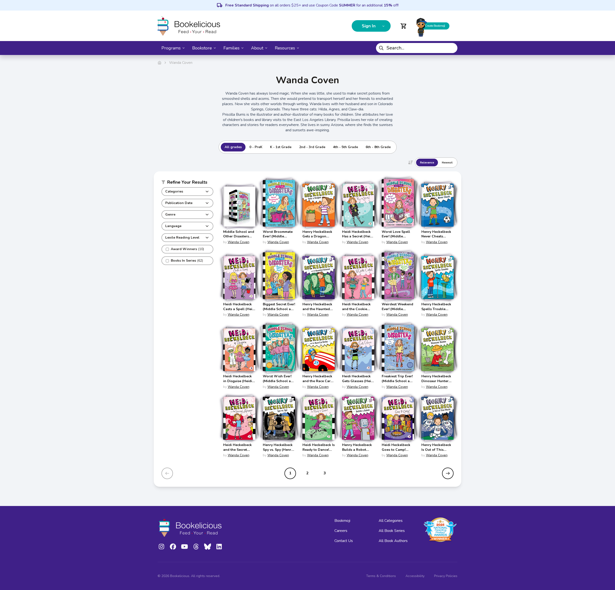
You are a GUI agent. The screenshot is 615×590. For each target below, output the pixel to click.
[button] (187, 183)
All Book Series (392, 530)
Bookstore (202, 48)
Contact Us (343, 540)
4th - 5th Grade (345, 147)
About (257, 48)
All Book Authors (393, 540)
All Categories (391, 520)
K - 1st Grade (280, 147)
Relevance (427, 162)
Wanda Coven (238, 242)
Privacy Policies (445, 576)
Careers (340, 530)
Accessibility (415, 576)
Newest (447, 162)
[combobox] (416, 48)
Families (231, 48)
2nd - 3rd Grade (312, 147)
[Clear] (451, 48)
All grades (233, 147)
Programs (171, 48)
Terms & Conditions (381, 576)
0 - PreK (255, 147)
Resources (285, 48)
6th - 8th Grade (378, 147)
